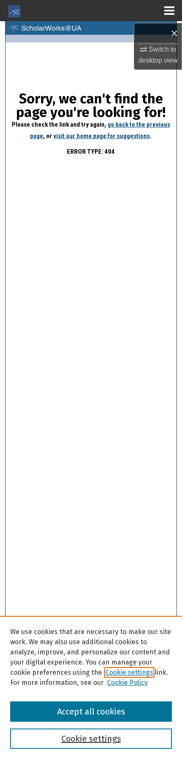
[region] (91, 687)
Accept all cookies (91, 711)
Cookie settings (129, 672)
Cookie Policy (127, 683)
